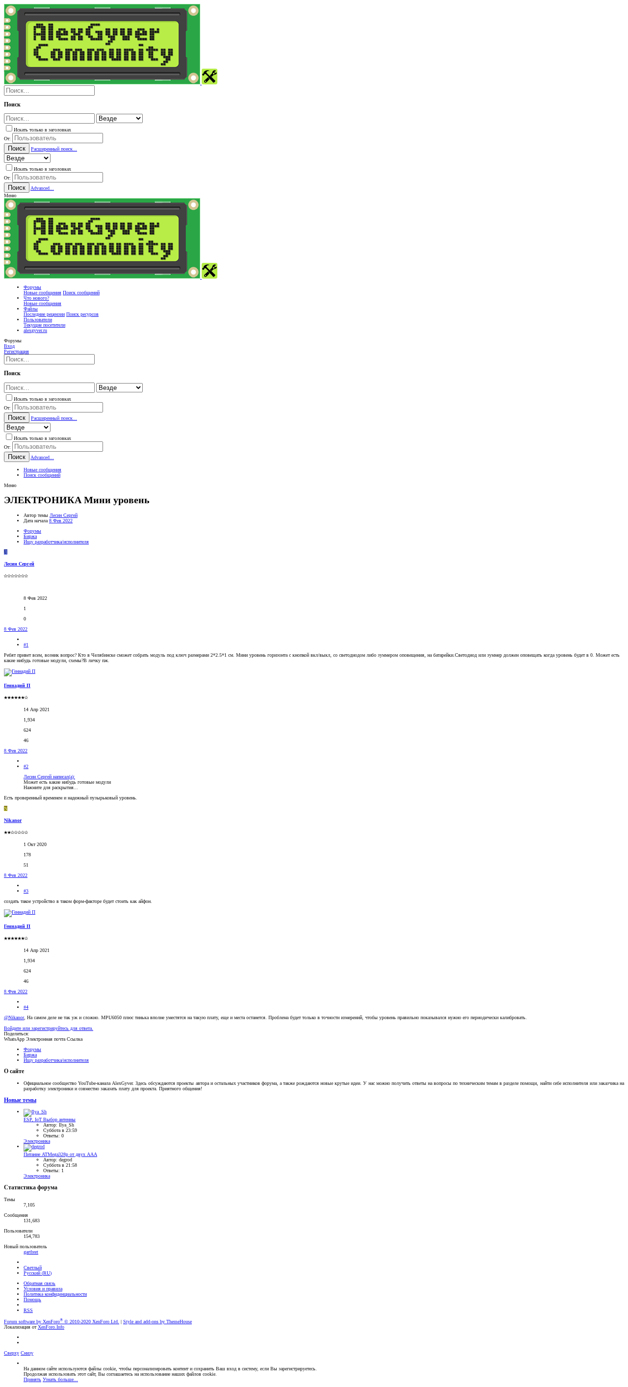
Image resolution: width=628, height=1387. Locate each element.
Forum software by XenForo (61, 1321)
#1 (26, 644)
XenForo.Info (51, 1327)
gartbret (31, 1252)
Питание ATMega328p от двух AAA (60, 1154)
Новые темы (20, 1100)
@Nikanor (14, 1017)
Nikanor (13, 820)
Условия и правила (43, 1288)
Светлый (33, 1267)
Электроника (37, 1141)
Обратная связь (39, 1283)
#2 (26, 766)
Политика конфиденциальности (55, 1294)
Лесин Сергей (64, 515)
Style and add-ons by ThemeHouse (157, 1321)
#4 (26, 1007)
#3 (26, 891)
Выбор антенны (50, 1119)
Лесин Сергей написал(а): (49, 776)
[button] (10, 195)
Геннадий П (17, 685)
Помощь (32, 1299)
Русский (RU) (38, 1273)
